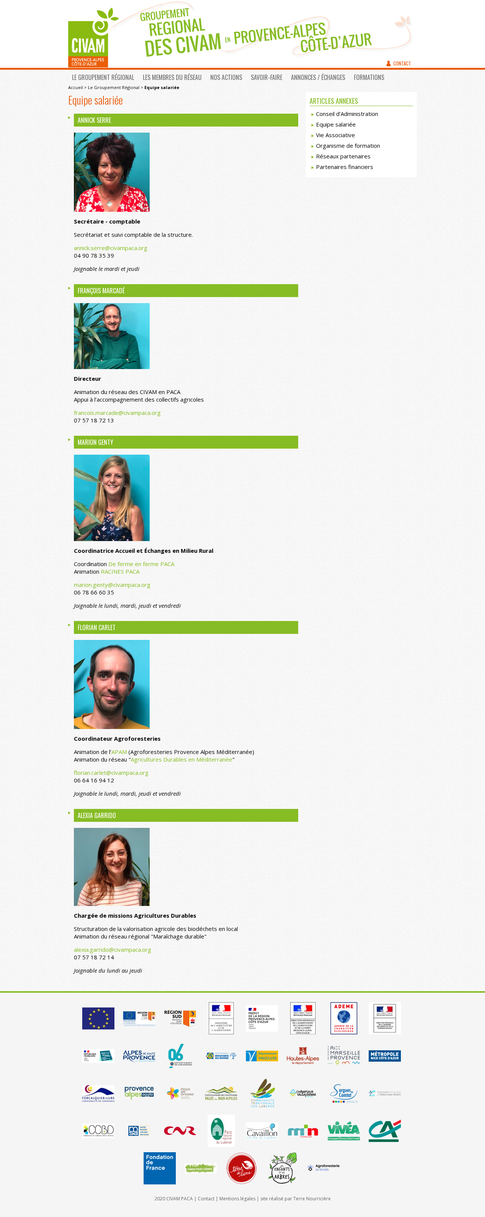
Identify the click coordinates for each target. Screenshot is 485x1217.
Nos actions (226, 77)
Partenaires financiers (344, 167)
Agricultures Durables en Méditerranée (181, 759)
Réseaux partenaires (343, 156)
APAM (119, 752)
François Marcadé (101, 290)
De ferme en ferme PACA (141, 564)
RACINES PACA (120, 571)
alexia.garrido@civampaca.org (112, 949)
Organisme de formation (348, 145)
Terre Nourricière (312, 1198)
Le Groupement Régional (103, 77)
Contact (402, 63)
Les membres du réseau (172, 77)
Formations (369, 77)
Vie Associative (335, 135)
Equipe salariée (336, 124)
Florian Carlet (97, 627)
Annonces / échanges (318, 77)
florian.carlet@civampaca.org (111, 772)
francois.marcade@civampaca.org (117, 412)
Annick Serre (94, 120)
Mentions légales (237, 1198)
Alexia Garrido (97, 815)
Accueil (75, 87)
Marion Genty (95, 442)
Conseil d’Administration (347, 113)
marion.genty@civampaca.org (112, 584)
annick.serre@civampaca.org (110, 248)
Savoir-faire (266, 77)
